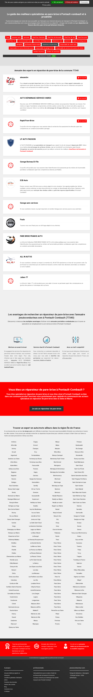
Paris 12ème (57, 549)
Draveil (14, 617)
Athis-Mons (13, 462)
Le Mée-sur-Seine (36, 546)
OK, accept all (58, 2)
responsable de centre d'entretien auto (21, 48)
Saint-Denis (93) (79, 472)
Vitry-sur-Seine (79, 620)
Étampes (35, 448)
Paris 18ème (57, 570)
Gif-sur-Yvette (35, 489)
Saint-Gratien (79, 485)
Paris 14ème (57, 556)
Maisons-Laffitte (36, 607)
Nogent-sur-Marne (57, 506)
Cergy (14, 526)
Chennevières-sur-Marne (14, 556)
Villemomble (79, 583)
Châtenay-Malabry (13, 539)
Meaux (57, 442)
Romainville (79, 455)
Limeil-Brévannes (36, 590)
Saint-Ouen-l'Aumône (79, 499)
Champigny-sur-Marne (13, 529)
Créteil (14, 603)
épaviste (67, 41)
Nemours (57, 492)
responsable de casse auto (68, 44)
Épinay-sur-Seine (14, 627)
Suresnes (79, 543)
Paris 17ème (57, 566)
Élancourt (14, 624)
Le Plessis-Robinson (36, 553)
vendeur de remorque (53, 51)
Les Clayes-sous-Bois (35, 566)
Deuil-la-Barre (14, 610)
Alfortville (14, 445)
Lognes (36, 597)
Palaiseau (57, 533)
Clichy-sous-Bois (14, 576)
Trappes (79, 556)
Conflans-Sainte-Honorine (13, 587)
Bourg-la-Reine (14, 502)
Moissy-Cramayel (57, 455)
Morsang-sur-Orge (57, 485)
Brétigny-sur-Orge (14, 506)
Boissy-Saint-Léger (13, 489)
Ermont (35, 445)
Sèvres (79, 529)
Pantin (57, 536)
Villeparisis (79, 597)
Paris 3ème (57, 587)
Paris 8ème (57, 603)
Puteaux (79, 442)
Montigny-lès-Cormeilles (57, 472)
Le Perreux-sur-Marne (35, 549)
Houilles (35, 506)
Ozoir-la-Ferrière (57, 529)
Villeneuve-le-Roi (79, 590)
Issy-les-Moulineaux (35, 509)
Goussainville (35, 496)
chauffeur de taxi (69, 37)
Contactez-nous (8, 689)
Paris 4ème (57, 590)
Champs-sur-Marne (14, 533)
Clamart (13, 570)
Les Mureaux (35, 573)
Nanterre (57, 489)
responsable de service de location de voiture (69, 48)
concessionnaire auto (24, 41)
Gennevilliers (35, 482)
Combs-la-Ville (14, 583)
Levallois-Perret (35, 583)
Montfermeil (57, 462)
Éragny (36, 442)
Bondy (14, 492)
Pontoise (57, 620)
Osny (57, 526)
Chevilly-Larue (14, 560)
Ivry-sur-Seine (36, 512)
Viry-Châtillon (79, 617)
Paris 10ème (57, 543)
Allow (53, 56)
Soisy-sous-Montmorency (79, 533)
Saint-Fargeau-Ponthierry (79, 479)
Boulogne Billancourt (14, 499)
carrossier (26, 37)
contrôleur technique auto (42, 41)
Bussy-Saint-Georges (14, 519)
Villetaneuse (79, 603)
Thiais (79, 549)
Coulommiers (14, 597)
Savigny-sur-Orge (79, 519)
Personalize (84, 2)
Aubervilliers (13, 465)
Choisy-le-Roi (14, 566)
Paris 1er (57, 576)
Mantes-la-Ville (35, 617)
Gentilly (36, 485)
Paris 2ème (57, 583)
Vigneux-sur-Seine (79, 576)
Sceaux (79, 523)
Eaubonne (14, 620)
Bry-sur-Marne (14, 516)
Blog (5, 686)
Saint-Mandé (79, 489)
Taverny (79, 546)
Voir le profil (82, 77)
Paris (57, 539)
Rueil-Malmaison (79, 462)
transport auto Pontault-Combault (42, 680)
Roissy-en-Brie (79, 452)
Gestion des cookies (9, 684)
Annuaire (6, 673)
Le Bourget (35, 536)
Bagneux (13, 472)
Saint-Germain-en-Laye (79, 482)
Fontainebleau (36, 455)
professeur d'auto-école (32, 44)
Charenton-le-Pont (13, 536)
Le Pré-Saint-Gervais (36, 560)
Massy (36, 620)
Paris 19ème (57, 573)
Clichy (14, 573)
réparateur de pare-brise (50, 44)
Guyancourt (35, 499)
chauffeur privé (82, 37)
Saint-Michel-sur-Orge (79, 496)
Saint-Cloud (79, 465)
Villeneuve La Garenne (79, 587)
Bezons (14, 479)
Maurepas (36, 624)
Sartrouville (79, 512)
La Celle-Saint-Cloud (36, 523)
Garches (35, 475)
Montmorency (57, 475)
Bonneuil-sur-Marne (14, 496)
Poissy (57, 617)
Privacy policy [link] (46, 5)
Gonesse (35, 492)
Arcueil (14, 452)
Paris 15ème (57, 560)
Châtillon (13, 543)
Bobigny (14, 482)
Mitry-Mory (57, 452)
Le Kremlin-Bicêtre (35, 543)
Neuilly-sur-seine (57, 502)
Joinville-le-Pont (35, 516)
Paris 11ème (57, 546)
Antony (14, 448)
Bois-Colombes (13, 485)
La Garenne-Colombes (35, 526)
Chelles (14, 553)
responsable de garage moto (44, 48)
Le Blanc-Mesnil (35, 533)
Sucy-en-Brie (79, 539)
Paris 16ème (57, 563)
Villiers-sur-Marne (79, 610)
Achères (13, 442)
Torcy (79, 553)
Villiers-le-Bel (79, 607)
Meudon (57, 448)
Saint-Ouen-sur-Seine (79, 502)
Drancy (14, 614)
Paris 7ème (57, 600)
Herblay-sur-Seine (35, 502)
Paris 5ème (57, 593)
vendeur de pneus (38, 51)
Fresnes (35, 469)
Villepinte (79, 600)
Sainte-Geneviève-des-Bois (79, 475)
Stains (79, 536)
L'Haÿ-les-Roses (35, 587)
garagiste (19, 44)
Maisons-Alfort (35, 603)
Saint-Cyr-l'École (79, 469)
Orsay (57, 523)
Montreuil (57, 479)
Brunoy (14, 512)
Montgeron (57, 465)
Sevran (79, 526)
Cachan (14, 523)
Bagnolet (13, 475)
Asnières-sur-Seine (13, 458)
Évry (35, 452)
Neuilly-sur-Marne (57, 499)
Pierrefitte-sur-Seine (57, 610)
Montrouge (57, 482)
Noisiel (57, 509)
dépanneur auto (57, 41)
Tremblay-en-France (79, 560)
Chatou (14, 546)
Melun (57, 445)
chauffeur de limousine (54, 37)
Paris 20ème (57, 580)
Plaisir (57, 614)
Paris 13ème (57, 553)
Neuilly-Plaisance (57, 496)
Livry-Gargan (35, 593)
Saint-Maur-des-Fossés (79, 492)
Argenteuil (14, 455)
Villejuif (79, 580)
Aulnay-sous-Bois (14, 469)
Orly (57, 519)
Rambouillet (79, 445)
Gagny (35, 472)
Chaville (14, 549)
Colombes (14, 580)
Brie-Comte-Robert (13, 509)
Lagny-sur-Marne (36, 529)
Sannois (79, 506)
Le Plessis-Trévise (35, 556)
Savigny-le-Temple (79, 516)
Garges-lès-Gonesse (36, 479)
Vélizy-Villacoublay (79, 570)
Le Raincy (35, 563)
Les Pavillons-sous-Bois (36, 576)
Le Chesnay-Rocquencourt (35, 539)
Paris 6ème (57, 597)
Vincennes (79, 614)
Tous (7, 37)
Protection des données (10, 682)
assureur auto (16, 37)
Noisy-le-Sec (57, 516)
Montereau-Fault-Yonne (57, 458)
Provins (57, 624)
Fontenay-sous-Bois (36, 462)
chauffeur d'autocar (38, 37)
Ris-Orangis (79, 448)
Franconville (35, 465)
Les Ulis (35, 580)
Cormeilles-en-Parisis (14, 593)
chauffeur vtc (11, 41)
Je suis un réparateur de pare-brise (46, 409)
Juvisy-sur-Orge (35, 519)
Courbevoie (14, 600)
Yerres (79, 624)
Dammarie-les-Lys (14, 607)
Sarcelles (79, 509)
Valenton (79, 563)
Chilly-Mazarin (14, 563)
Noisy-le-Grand (57, 512)
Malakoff (35, 610)
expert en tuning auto (79, 41)
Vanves (79, 566)
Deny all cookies (72, 2)
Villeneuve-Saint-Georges (79, 593)
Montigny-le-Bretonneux (57, 469)
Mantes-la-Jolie (35, 614)
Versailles (79, 573)
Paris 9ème (57, 607)
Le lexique (7, 691)
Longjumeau (35, 600)
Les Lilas (35, 570)
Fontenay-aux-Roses (36, 458)
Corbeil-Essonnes (14, 590)
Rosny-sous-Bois (79, 458)
